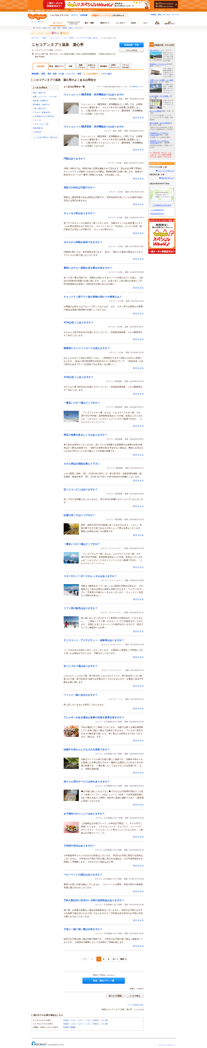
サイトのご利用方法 (158, 10)
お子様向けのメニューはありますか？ (84, 813)
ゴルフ (145, 23)
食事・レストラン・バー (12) (45, 96)
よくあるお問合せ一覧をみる (46, 137)
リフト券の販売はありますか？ (81, 608)
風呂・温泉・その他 (56, 73)
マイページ (175, 14)
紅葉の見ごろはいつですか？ (79, 515)
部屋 (43, 73)
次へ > (115, 959)
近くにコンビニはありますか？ (81, 489)
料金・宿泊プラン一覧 (103, 980)
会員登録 (83, 15)
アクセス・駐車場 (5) (41, 112)
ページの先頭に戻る (135, 1005)
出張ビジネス (46, 28)
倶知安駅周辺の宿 (157, 214)
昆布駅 (66, 1027)
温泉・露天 (57, 28)
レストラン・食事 (74, 73)
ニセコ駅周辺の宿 (157, 210)
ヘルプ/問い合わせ (173, 10)
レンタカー (120, 23)
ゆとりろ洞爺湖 (155, 111)
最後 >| (123, 959)
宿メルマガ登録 (115, 996)
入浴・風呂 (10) (39, 108)
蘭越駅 (73, 1027)
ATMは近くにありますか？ (78, 322)
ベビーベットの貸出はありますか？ (83, 874)
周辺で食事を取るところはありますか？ (85, 434)
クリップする (131, 50)
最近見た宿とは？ (168, 178)
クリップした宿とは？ (166, 171)
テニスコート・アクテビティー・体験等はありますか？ (94, 640)
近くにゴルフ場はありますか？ (81, 665)
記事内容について (138, 86)
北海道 (44, 38)
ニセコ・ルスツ (54, 38)
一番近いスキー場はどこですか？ (82, 402)
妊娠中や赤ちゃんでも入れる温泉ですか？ (87, 749)
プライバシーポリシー (167, 1045)
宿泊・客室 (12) (39, 93)
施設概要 (35, 73)
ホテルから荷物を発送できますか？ (83, 242)
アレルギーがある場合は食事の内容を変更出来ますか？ (94, 717)
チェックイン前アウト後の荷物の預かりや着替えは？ (93, 296)
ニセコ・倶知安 (68, 38)
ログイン (74, 15)
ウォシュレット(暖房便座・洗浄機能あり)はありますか (94, 94)
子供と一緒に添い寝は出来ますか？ (83, 929)
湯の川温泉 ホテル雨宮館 (160, 123)
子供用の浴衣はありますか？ (79, 845)
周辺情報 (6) (38, 128)
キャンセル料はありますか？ (79, 213)
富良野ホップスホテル (158, 64)
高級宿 (64, 28)
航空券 (133, 23)
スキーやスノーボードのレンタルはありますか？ (90, 576)
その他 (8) (37, 132)
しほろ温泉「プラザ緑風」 (160, 96)
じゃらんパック (73, 23)
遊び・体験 (89, 23)
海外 (157, 23)
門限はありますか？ (74, 158)
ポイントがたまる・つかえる (41, 33)
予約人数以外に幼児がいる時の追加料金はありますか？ (94, 900)
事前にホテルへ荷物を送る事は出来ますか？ (88, 267)
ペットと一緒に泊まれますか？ (81, 694)
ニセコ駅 (104, 1020)
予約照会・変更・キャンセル (160, 14)
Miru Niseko (154, 50)
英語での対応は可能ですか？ (79, 187)
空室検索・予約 (131, 45)
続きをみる (138, 117)
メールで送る (134, 996)
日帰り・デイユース (75, 28)
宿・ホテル (35, 38)
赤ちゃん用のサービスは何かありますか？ (87, 781)
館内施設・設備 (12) (41, 104)
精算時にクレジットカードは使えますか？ (87, 348)
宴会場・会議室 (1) (40, 100)
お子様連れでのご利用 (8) (43, 116)
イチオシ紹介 (106, 73)
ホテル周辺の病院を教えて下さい (82, 463)
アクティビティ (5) (40, 124)
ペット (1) (37, 120)
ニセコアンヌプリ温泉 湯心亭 (87, 38)
